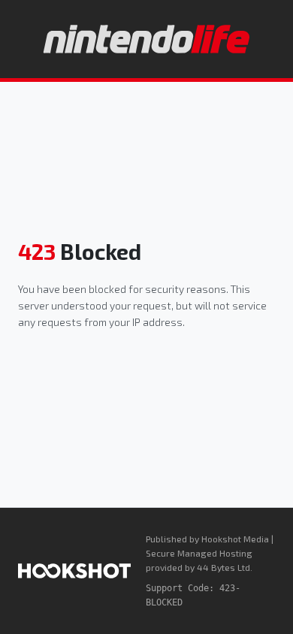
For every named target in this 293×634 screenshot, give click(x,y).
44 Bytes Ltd (223, 567)
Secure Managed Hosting (199, 553)
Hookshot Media (235, 538)
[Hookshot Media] (74, 570)
